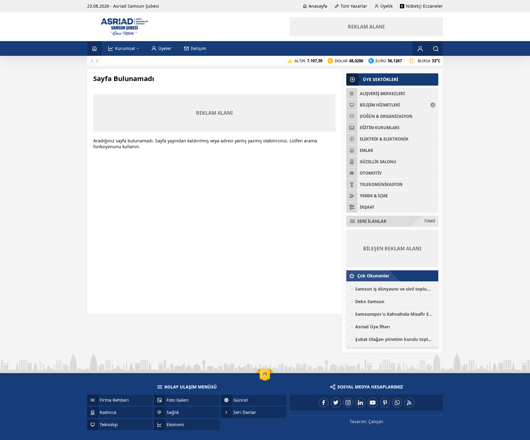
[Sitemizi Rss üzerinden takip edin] (409, 402)
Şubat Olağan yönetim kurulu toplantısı (394, 339)
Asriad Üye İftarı (372, 327)
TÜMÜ (429, 221)
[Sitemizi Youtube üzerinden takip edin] (372, 402)
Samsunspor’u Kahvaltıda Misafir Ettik (394, 314)
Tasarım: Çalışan (366, 421)
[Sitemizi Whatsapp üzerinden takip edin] (397, 402)
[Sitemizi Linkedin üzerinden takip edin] (360, 402)
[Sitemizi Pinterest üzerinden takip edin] (385, 402)
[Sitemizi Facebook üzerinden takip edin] (323, 402)
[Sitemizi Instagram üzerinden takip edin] (348, 402)
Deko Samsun (369, 301)
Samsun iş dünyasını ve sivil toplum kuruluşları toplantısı (394, 289)
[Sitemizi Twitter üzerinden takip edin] (335, 402)
